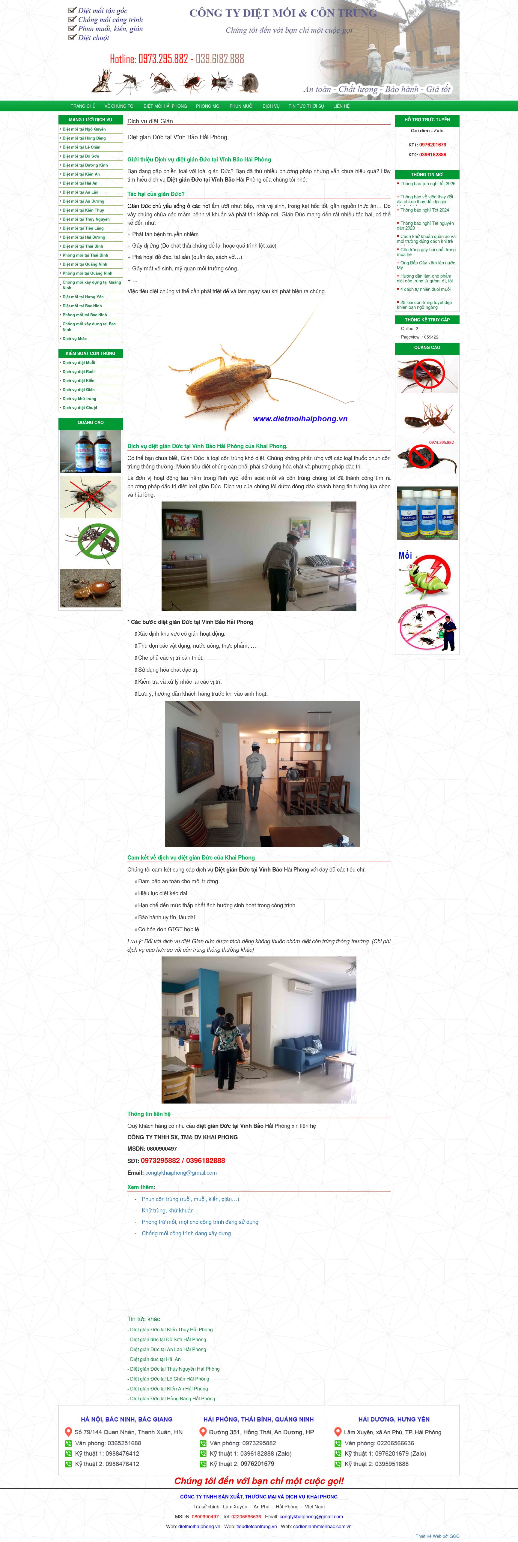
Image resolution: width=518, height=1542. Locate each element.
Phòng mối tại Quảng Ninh (87, 273)
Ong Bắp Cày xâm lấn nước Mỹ (426, 265)
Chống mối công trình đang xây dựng (186, 1233)
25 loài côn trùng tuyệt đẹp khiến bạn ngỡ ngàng (424, 304)
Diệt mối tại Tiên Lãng (83, 228)
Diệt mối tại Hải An (80, 183)
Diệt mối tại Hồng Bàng (84, 138)
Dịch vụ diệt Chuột (80, 407)
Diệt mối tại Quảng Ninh (85, 264)
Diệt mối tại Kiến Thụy (83, 210)
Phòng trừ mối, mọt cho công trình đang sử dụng (200, 1221)
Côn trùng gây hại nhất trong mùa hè (426, 252)
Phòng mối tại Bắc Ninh (85, 315)
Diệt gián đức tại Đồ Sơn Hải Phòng (168, 1339)
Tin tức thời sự (306, 106)
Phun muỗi (242, 106)
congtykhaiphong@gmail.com (181, 1172)
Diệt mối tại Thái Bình (83, 246)
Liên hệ (341, 106)
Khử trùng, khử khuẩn (168, 1210)
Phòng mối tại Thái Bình (85, 255)
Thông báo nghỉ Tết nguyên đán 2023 (425, 225)
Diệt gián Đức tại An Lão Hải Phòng (168, 1349)
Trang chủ (83, 106)
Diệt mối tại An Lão (80, 192)
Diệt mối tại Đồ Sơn (81, 156)
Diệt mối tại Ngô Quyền (84, 129)
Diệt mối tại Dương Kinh (85, 165)
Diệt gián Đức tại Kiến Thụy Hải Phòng (171, 1329)
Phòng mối (208, 106)
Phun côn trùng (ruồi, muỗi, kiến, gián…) (190, 1199)
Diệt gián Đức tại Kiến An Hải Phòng (169, 1388)
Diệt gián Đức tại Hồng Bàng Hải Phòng (172, 1398)
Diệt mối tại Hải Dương (84, 237)
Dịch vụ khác (75, 338)
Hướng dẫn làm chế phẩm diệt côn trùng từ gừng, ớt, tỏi (425, 278)
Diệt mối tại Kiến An (81, 174)
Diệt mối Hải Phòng (165, 106)
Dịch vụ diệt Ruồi (79, 371)
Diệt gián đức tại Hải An (155, 1359)
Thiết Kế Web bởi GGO (438, 1536)
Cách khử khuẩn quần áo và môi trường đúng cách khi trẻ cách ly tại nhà (426, 241)
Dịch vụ (271, 106)
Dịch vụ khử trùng (79, 398)
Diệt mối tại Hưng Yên (83, 297)
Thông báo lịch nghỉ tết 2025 (427, 183)
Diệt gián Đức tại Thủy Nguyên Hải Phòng (175, 1368)
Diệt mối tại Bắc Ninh (82, 306)
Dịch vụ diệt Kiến (78, 380)
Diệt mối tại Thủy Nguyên (86, 219)
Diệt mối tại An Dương (83, 201)
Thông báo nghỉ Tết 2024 (424, 209)
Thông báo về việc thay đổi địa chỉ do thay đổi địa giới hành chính (425, 201)
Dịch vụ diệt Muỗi (79, 362)
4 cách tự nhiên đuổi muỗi (425, 289)
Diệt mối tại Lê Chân (81, 147)
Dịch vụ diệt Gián (79, 389)
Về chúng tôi (120, 106)
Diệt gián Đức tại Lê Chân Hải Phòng (169, 1378)
